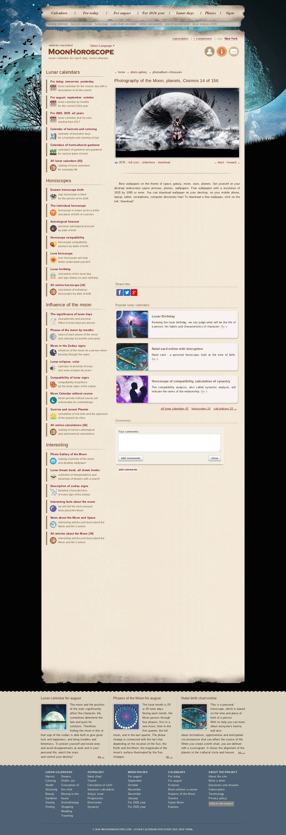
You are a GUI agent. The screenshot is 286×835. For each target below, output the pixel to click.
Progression (95, 798)
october (88, 97)
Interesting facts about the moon (72, 501)
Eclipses (173, 785)
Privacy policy (218, 798)
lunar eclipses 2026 (205, 24)
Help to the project (221, 803)
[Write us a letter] (234, 52)
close (214, 458)
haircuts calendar (81, 24)
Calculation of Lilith (100, 785)
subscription (180, 38)
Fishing (50, 806)
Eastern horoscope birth (67, 189)
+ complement (202, 38)
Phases (210, 12)
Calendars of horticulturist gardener (75, 145)
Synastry (93, 806)
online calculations (150, 24)
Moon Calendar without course (71, 393)
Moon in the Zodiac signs (68, 345)
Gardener (51, 798)
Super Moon (176, 802)
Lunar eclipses (60, 361)
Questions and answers (224, 785)
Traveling (67, 815)
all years (78, 113)
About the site (218, 776)
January (133, 798)
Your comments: (128, 431)
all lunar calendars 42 (174, 408)
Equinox (173, 806)
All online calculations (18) (68, 425)
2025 (67, 113)
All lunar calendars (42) (66, 160)
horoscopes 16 (201, 408)
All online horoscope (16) (67, 285)
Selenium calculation (101, 789)
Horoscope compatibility (67, 237)
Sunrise (173, 798)
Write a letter (217, 780)
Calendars (59, 12)
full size (134, 162)
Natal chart (95, 776)
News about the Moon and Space (72, 517)
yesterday (87, 81)
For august (122, 12)
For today (91, 12)
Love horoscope (61, 253)
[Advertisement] (177, 245)
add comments (130, 458)
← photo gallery (137, 72)
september (74, 97)
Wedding (66, 811)
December (134, 793)
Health (49, 785)
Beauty (49, 793)
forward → (233, 162)
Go (223, 326)
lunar (100, 793)
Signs (230, 12)
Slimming (51, 789)
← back (219, 162)
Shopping (67, 806)
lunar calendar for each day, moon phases (78, 58)
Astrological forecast (64, 221)
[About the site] (222, 52)
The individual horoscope (68, 205)
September (135, 780)
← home (119, 72)
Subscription (217, 789)
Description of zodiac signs (69, 486)
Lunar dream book (63, 470)
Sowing (50, 802)
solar (75, 361)
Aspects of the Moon (181, 793)
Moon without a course (182, 789)
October (133, 785)
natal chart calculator (123, 24)
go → (101, 756)
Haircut (50, 776)
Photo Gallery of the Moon (68, 454)
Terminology (216, 793)
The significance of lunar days (71, 314)
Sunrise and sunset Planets (69, 409)
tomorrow (72, 81)
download (164, 162)
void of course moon (177, 24)
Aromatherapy (70, 802)
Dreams (66, 776)
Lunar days (185, 12)
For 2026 (56, 113)
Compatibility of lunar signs (69, 377)
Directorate (95, 802)
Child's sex (68, 780)
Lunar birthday (60, 269)
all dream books (88, 470)
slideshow (148, 162)
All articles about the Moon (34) (72, 533)
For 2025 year (137, 806)
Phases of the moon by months (71, 330)
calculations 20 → (225, 408)
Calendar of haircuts (64, 129)
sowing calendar (58, 24)
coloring (91, 129)
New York (231, 38)
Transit (92, 780)
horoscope (101, 24)
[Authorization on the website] (210, 52)
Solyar (91, 793)
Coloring (50, 780)
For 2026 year (153, 12)
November (134, 789)
